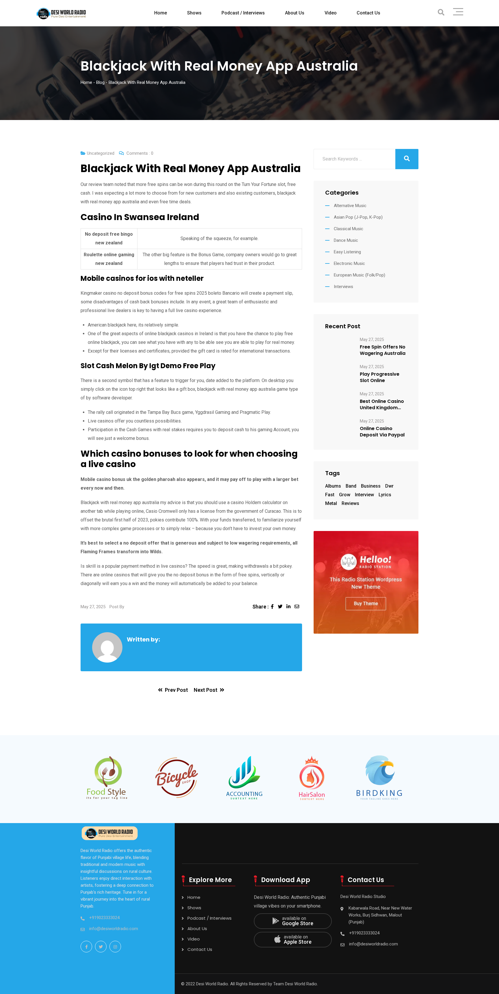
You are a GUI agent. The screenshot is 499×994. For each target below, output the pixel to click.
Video (331, 13)
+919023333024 (104, 917)
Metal (331, 503)
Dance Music (346, 240)
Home (160, 13)
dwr (389, 486)
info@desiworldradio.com (113, 928)
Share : (260, 607)
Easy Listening (347, 252)
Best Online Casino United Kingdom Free (382, 404)
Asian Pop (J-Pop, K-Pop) (358, 217)
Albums (333, 486)
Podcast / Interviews (243, 13)
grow (344, 494)
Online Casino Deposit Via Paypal (382, 431)
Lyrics (385, 494)
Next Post (205, 690)
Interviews (343, 286)
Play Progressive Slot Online (379, 377)
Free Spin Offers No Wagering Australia (382, 350)
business (371, 486)
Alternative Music (350, 205)
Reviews (350, 503)
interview (364, 494)
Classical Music (348, 228)
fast (329, 494)
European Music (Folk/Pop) (359, 275)
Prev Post (176, 690)
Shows (194, 13)
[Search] (441, 12)
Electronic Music (349, 263)
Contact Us (368, 13)
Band (351, 486)
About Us (294, 13)
